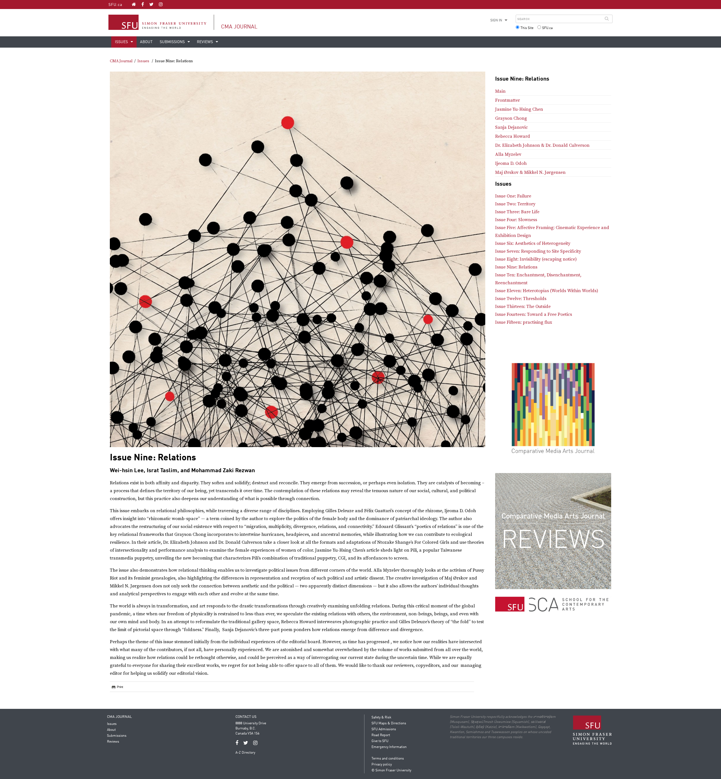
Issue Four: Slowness (516, 220)
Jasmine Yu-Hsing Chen (519, 109)
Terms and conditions (387, 758)
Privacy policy (381, 764)
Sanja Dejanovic (511, 127)
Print (120, 687)
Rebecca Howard (512, 136)
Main (500, 91)
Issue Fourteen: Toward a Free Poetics (533, 314)
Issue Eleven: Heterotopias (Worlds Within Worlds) (546, 291)
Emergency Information (389, 747)
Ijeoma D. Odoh (511, 163)
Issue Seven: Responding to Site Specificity (538, 251)
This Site (526, 28)
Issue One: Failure (513, 196)
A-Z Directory (245, 752)
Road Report (380, 735)
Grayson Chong (511, 118)
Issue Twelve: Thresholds (520, 298)
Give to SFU (379, 741)
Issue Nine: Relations (516, 267)
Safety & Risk (381, 717)
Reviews (205, 42)
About (146, 42)
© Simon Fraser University (391, 770)
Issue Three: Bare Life (517, 212)
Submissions (173, 42)
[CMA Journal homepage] (134, 4)
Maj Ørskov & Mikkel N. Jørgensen (530, 172)
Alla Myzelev (508, 154)
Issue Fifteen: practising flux (523, 322)
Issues (122, 42)
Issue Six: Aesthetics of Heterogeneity (532, 243)
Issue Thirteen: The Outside (523, 306)
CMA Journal (239, 27)
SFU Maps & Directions (388, 723)
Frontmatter (507, 100)
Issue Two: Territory (515, 204)
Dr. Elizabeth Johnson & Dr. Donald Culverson (542, 145)
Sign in (496, 20)
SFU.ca (115, 5)
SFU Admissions (383, 729)
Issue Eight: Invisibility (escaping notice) (536, 259)
